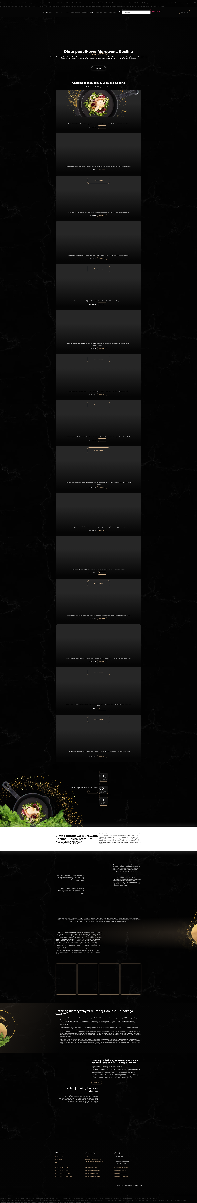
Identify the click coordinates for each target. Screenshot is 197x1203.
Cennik (66, 12)
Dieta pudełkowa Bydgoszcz (92, 1170)
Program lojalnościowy (101, 12)
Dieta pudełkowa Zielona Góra (63, 1176)
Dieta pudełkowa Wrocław (121, 1167)
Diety (61, 12)
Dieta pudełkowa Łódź (91, 1167)
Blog (91, 12)
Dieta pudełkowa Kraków (62, 1167)
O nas (56, 12)
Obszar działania (75, 12)
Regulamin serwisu (90, 1157)
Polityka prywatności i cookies (93, 1159)
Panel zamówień (59, 1156)
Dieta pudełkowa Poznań (91, 1173)
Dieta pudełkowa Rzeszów (62, 1173)
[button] (120, 12)
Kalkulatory (85, 12)
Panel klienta (112, 12)
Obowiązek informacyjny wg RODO (94, 1161)
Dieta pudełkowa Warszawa (92, 1176)
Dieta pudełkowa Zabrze (61, 1170)
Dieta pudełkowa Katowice (121, 1176)
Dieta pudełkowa (47, 12)
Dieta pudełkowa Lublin (120, 1173)
